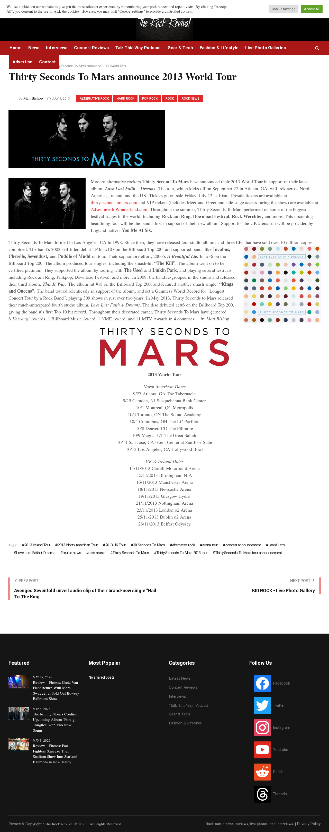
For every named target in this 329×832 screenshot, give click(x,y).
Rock (170, 98)
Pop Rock (150, 98)
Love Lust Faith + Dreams (35, 553)
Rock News (190, 98)
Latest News (180, 678)
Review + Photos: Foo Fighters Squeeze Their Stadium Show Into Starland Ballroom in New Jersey (55, 753)
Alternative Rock (94, 98)
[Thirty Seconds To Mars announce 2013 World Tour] (86, 138)
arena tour (210, 545)
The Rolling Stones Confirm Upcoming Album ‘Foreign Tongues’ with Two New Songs (55, 722)
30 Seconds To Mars (149, 545)
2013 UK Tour (115, 545)
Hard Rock (125, 98)
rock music (96, 553)
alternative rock (183, 545)
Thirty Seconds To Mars (131, 553)
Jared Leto (276, 545)
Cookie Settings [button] (283, 8)
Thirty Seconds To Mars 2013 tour (181, 553)
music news (72, 553)
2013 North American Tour (78, 545)
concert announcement (243, 545)
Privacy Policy (309, 824)
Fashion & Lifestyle (185, 723)
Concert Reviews (183, 687)
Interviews (177, 696)
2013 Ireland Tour (37, 545)
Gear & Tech (179, 714)
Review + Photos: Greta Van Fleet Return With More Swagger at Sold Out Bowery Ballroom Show (56, 690)
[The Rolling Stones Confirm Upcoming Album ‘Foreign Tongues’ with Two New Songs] (18, 713)
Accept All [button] (311, 8)
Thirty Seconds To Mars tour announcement (248, 553)
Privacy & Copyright (25, 824)
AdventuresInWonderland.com (119, 209)
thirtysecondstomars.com (114, 202)
